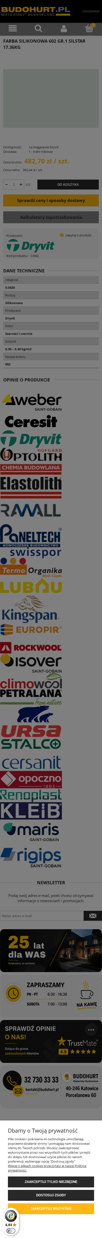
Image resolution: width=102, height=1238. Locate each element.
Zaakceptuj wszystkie (51, 1208)
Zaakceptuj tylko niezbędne (51, 1182)
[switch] (10, 1231)
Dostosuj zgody (51, 1195)
